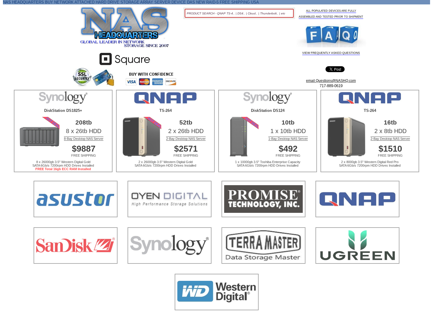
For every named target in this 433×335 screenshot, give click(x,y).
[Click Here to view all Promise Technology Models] (263, 224)
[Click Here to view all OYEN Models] (169, 224)
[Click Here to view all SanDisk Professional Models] (75, 270)
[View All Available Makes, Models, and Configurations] (125, 29)
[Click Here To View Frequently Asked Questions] (331, 36)
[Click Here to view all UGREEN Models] (357, 270)
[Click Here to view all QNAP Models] (357, 224)
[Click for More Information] (124, 65)
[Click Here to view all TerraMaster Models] (263, 270)
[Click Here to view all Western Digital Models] (216, 317)
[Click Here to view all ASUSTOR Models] (75, 224)
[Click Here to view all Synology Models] (169, 270)
